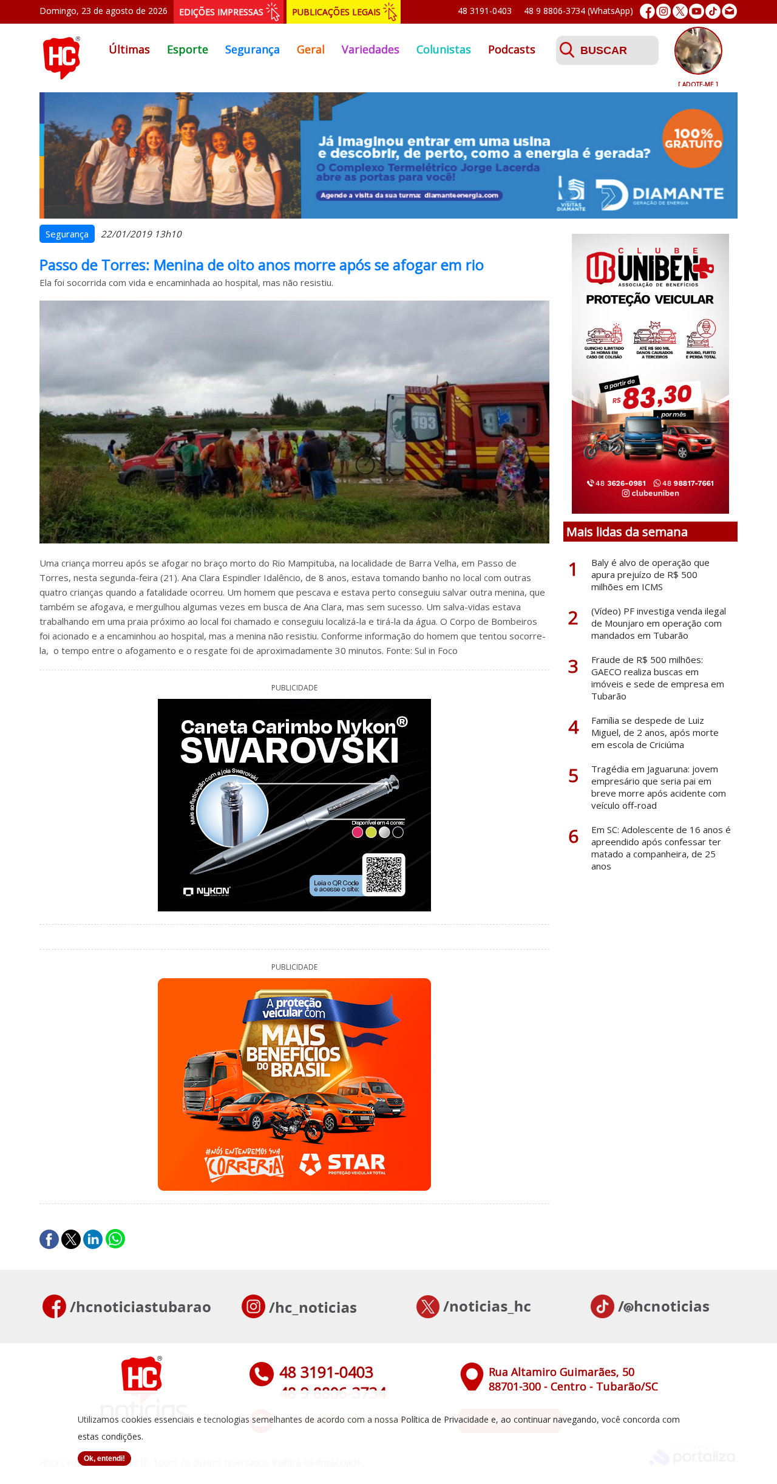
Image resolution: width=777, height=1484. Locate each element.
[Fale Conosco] (729, 11)
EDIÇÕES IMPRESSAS (221, 12)
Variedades (370, 49)
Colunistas (443, 49)
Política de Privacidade (445, 1419)
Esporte (187, 49)
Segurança (252, 49)
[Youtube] (696, 11)
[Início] (61, 76)
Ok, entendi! (104, 1458)
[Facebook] (647, 11)
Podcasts (511, 49)
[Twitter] (680, 11)
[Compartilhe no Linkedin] (93, 1239)
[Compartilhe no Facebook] (49, 1239)
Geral (311, 49)
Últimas (129, 49)
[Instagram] (664, 11)
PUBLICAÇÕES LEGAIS (336, 12)
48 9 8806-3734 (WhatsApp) (578, 10)
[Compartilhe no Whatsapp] (115, 1239)
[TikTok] (713, 11)
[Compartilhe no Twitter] (71, 1239)
